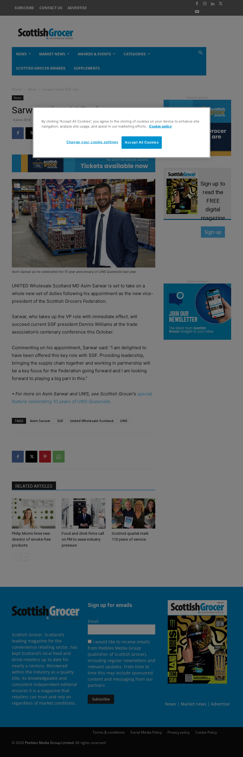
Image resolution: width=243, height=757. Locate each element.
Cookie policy (160, 126)
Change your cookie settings (92, 142)
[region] (121, 132)
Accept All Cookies (142, 142)
